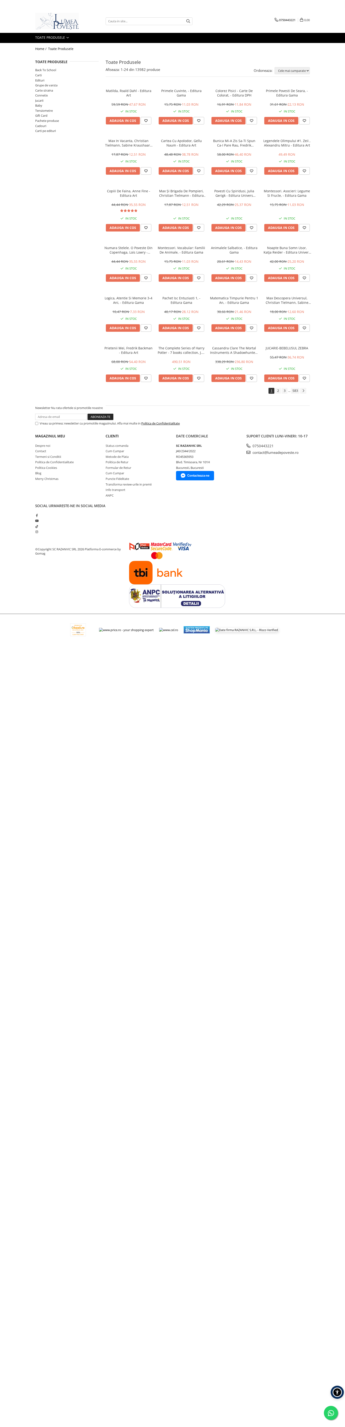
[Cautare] (188, 21)
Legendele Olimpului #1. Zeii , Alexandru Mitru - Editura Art (286, 143)
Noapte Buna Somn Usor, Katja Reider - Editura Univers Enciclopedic (287, 250)
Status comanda (117, 446)
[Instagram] (36, 532)
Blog (38, 473)
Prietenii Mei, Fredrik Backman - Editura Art (128, 350)
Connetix (41, 95)
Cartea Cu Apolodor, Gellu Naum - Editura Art (181, 143)
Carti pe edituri (45, 131)
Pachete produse (47, 121)
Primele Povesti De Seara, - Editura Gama (287, 93)
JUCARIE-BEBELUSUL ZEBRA (287, 348)
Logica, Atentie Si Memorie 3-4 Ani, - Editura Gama (128, 300)
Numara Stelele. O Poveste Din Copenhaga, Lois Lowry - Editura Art (128, 250)
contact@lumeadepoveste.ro (275, 452)
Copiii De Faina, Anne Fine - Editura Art (128, 193)
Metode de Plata (117, 457)
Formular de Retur (118, 468)
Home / (41, 48)
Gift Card (41, 115)
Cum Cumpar (115, 451)
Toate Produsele (50, 37)
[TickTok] (36, 526)
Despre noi (42, 446)
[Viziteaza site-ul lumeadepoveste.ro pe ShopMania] (197, 629)
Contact (40, 451)
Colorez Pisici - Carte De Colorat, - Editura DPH (234, 93)
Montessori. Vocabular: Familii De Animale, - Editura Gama (181, 250)
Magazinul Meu (50, 436)
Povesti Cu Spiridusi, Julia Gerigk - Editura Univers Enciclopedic (234, 193)
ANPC (110, 495)
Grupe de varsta (46, 85)
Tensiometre (44, 110)
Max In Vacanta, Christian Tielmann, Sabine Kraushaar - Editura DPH (128, 143)
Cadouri (40, 126)
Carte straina (44, 90)
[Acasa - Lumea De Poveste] (58, 21)
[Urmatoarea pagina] (303, 391)
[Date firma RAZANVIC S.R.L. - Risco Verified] (246, 629)
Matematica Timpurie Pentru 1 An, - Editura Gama (234, 300)
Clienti (112, 436)
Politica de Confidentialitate (160, 423)
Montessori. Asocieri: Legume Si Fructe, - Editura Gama (287, 193)
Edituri (39, 80)
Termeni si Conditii (48, 457)
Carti (38, 75)
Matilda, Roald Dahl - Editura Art (128, 93)
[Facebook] (36, 515)
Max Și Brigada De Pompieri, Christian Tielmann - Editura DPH (181, 193)
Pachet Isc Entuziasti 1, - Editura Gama (181, 300)
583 (295, 390)
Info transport (115, 490)
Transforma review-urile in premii (129, 484)
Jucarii (39, 100)
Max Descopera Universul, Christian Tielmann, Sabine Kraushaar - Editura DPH (287, 300)
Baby (38, 105)
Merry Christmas (46, 479)
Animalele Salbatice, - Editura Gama (234, 250)
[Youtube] (36, 521)
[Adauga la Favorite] (146, 120)
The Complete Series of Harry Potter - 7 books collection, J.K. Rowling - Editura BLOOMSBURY (181, 350)
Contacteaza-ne (198, 475)
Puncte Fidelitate (117, 479)
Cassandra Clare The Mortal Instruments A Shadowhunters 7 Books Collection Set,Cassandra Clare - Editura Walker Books (234, 350)
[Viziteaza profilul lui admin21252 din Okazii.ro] (78, 629)
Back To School (45, 70)
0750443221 (263, 446)
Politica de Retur (117, 462)
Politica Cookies (46, 468)
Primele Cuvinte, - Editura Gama (181, 93)
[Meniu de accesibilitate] (337, 1392)
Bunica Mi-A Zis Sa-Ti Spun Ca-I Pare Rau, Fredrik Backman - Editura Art (234, 143)
